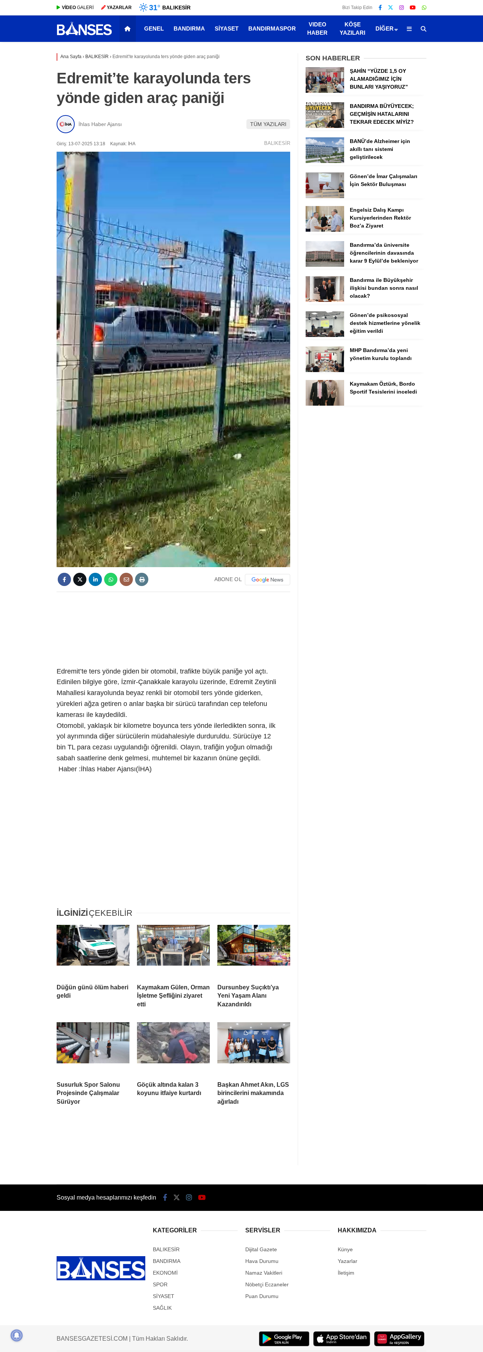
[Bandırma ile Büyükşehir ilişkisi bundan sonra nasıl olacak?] (325, 300)
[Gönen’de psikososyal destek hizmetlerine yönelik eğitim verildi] (325, 335)
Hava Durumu (261, 1261)
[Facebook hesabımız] (380, 8)
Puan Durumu (261, 1296)
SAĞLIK (162, 1308)
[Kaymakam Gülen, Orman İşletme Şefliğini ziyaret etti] (173, 951)
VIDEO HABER (317, 28)
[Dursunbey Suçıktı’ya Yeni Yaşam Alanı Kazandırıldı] (253, 951)
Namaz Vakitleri (263, 1273)
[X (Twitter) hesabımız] (390, 8)
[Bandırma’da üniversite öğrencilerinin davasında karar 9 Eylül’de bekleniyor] (325, 265)
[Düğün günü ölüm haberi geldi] (93, 951)
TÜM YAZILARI (268, 124)
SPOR (160, 1284)
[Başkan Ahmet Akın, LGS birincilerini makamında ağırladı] (253, 1048)
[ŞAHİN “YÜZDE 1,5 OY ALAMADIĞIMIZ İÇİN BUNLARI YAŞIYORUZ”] (325, 91)
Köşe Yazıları (352, 28)
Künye (345, 1249)
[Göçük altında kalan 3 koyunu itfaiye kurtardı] (173, 1048)
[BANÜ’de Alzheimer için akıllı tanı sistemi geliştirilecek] (325, 161)
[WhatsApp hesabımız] (424, 8)
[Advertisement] (195, 628)
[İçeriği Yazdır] (141, 579)
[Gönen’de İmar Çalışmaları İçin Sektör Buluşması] (325, 196)
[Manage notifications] (17, 1335)
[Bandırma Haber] (84, 34)
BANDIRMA (189, 28)
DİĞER (384, 28)
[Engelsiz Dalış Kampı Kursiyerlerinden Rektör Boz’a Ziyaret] (325, 230)
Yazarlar (347, 1261)
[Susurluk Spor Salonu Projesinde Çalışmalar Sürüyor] (93, 1048)
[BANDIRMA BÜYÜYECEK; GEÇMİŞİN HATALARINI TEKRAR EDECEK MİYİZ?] (325, 126)
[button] (129, 28)
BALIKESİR (277, 143)
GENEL (154, 28)
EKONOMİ (165, 1273)
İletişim (346, 1273)
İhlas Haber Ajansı (100, 124)
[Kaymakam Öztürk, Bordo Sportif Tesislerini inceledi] (325, 404)
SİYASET (226, 28)
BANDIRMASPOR (272, 28)
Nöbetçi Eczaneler (267, 1284)
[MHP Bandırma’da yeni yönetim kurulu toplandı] (325, 370)
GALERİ (78, 7)
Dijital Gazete (261, 1249)
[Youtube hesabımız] (413, 8)
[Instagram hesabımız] (401, 8)
